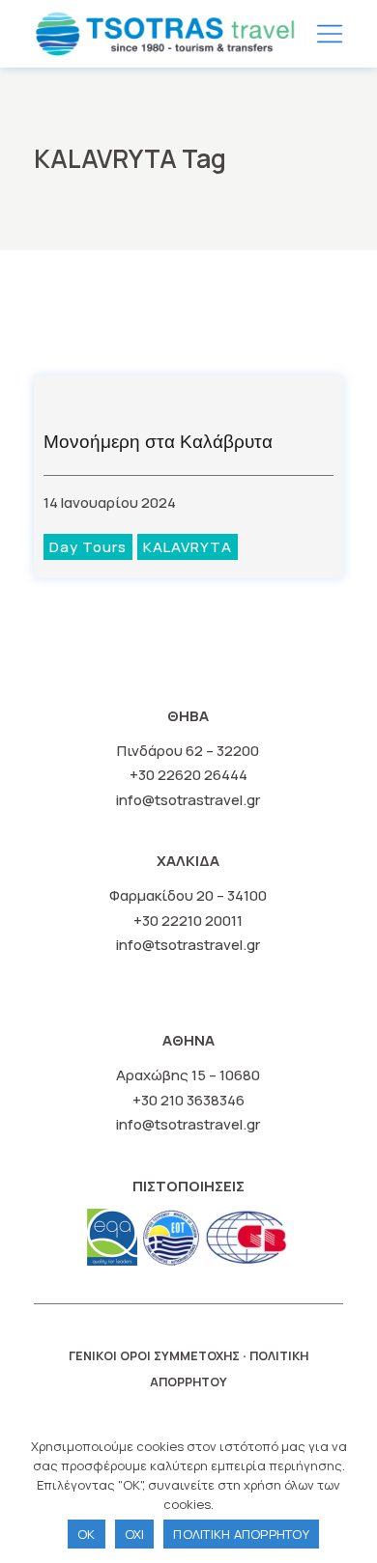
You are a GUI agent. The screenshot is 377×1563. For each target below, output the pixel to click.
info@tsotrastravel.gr (188, 800)
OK (86, 1534)
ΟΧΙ (135, 1534)
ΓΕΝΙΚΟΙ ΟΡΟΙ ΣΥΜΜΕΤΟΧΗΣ (154, 1356)
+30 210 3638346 (188, 1100)
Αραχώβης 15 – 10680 (188, 1075)
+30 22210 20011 (188, 920)
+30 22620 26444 (188, 775)
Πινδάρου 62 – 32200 (188, 750)
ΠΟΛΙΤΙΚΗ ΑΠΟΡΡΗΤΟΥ (241, 1534)
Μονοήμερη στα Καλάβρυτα (158, 442)
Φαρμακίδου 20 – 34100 (188, 895)
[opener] (329, 33)
